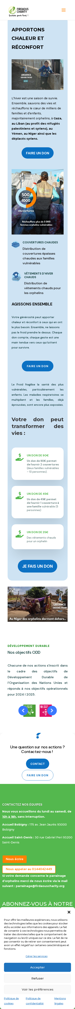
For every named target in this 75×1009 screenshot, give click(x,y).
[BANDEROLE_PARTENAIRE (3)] (38, 621)
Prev (23, 710)
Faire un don (37, 153)
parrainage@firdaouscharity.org (40, 886)
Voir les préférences (37, 989)
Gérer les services (36, 956)
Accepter (37, 967)
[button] (69, 912)
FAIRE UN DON (37, 366)
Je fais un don (37, 566)
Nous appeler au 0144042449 (29, 869)
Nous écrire (14, 859)
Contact (37, 764)
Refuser (37, 978)
